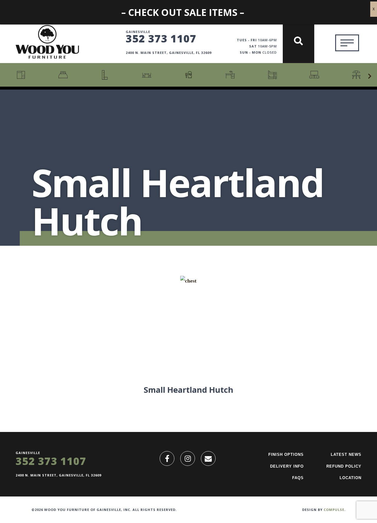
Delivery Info (287, 466)
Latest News (346, 454)
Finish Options (286, 454)
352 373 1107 (161, 38)
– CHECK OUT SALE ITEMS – (182, 12)
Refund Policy (343, 466)
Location (350, 478)
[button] (369, 76)
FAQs (298, 478)
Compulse (334, 509)
